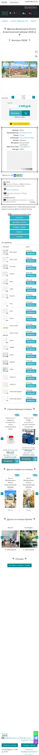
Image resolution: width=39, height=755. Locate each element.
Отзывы (20, 237)
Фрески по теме (12, 147)
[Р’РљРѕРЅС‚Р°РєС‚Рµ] (15, 175)
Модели (19, 232)
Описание (19, 217)
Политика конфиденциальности (29, 751)
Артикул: (15, 130)
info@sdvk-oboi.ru (11, 738)
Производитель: (13, 133)
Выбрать (31, 253)
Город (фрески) (25, 147)
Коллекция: (14, 138)
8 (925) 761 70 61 (27, 740)
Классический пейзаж (27, 138)
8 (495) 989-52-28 (31, 2)
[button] (2, 438)
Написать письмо (9, 745)
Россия (22, 135)
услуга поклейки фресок (21, 124)
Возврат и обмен (19, 227)
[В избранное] (36, 52)
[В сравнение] (36, 56)
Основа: (16, 140)
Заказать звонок (29, 745)
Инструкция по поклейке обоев (21, 214)
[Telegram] (21, 175)
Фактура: (15, 149)
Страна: (16, 135)
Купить (15, 113)
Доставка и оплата (19, 222)
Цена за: (10, 103)
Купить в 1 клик (19, 117)
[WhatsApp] (18, 175)
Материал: (15, 143)
